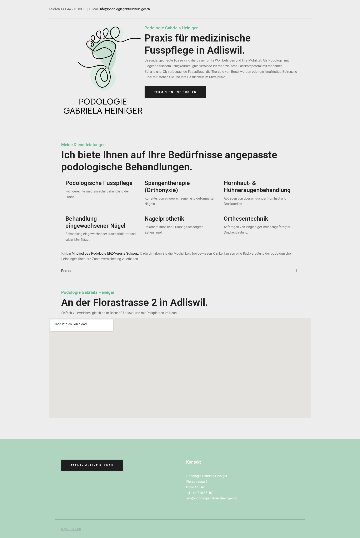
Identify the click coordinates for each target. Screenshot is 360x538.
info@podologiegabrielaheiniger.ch (124, 9)
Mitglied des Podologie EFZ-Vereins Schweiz (105, 253)
